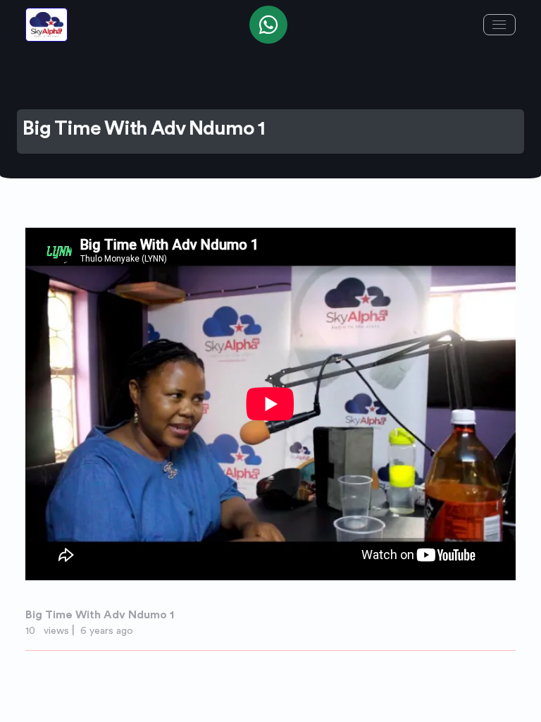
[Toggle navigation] (499, 24)
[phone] (268, 25)
